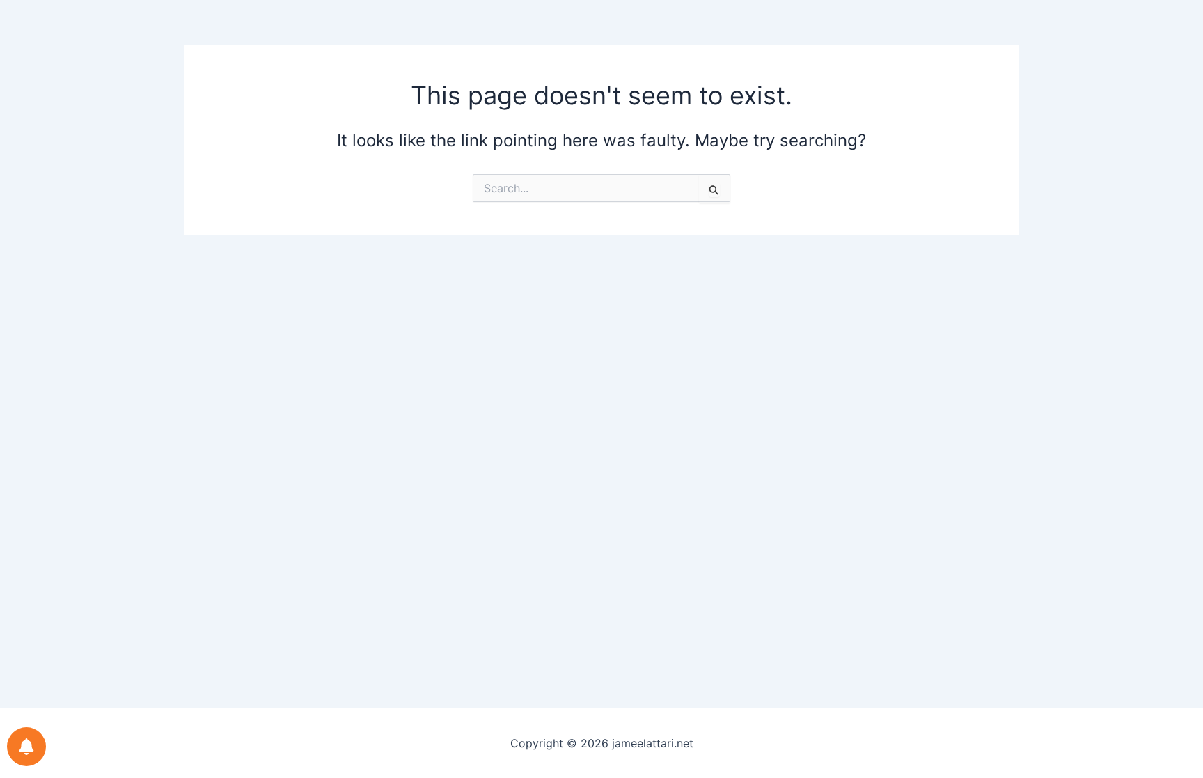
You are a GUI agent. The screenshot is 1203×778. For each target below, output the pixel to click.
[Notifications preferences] (26, 746)
